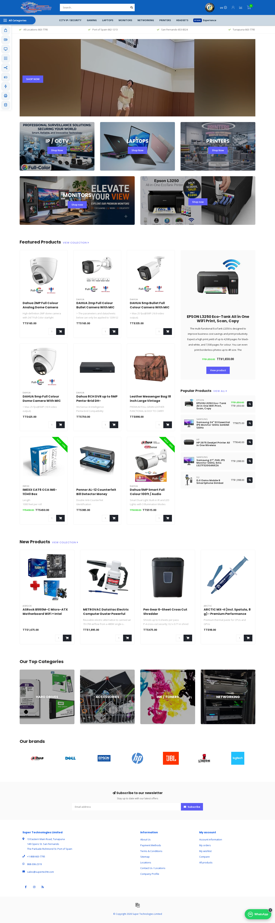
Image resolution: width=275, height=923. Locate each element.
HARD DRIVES (27, 671)
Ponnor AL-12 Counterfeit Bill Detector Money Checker (96, 494)
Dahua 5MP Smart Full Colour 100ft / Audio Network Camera (147, 494)
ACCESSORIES (88, 671)
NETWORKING (146, 20)
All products (206, 862)
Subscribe (193, 806)
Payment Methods (150, 845)
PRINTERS (165, 20)
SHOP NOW (32, 79)
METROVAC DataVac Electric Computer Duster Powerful (106, 611)
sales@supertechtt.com (40, 871)
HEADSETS (182, 20)
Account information (210, 839)
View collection (75, 242)
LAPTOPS (107, 20)
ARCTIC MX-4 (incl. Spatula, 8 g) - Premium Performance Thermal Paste (227, 613)
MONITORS (125, 20)
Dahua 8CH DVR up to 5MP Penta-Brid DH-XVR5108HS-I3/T (96, 400)
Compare (204, 856)
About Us (145, 839)
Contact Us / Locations (152, 868)
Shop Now (57, 150)
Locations (145, 862)
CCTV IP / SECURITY (70, 20)
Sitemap (145, 856)
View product (218, 370)
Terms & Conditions (151, 851)
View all (219, 391)
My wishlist (205, 851)
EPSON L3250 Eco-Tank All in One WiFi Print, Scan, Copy (218, 318)
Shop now (77, 204)
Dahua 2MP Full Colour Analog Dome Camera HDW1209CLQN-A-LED (40, 307)
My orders (205, 845)
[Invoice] (137, 905)
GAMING (92, 20)
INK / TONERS (147, 671)
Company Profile (149, 874)
